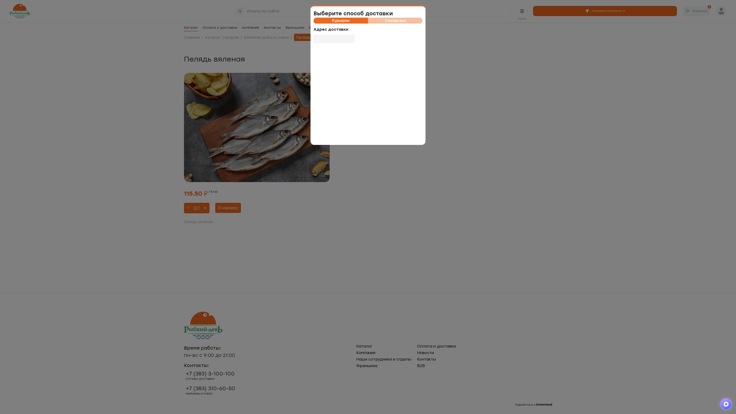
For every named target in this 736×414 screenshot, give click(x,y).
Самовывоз (395, 20)
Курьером (341, 20)
